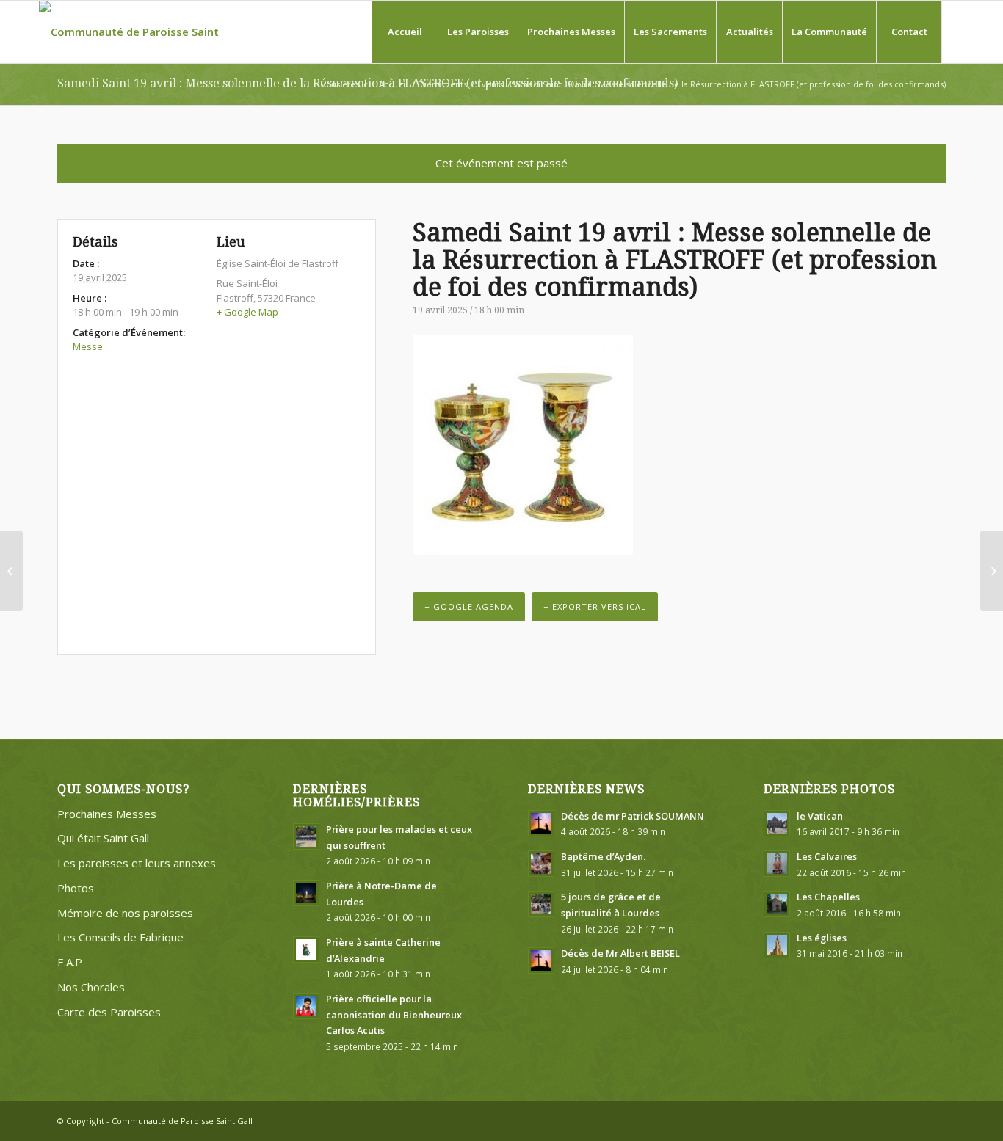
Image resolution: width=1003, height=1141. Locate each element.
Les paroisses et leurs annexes (136, 863)
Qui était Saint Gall (103, 838)
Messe (88, 346)
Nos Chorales (91, 987)
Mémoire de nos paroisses (125, 912)
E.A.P (69, 962)
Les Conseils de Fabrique (120, 937)
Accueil (393, 84)
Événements (442, 84)
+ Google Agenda (468, 606)
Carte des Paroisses (109, 1012)
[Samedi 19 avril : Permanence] (11, 571)
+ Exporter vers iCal (594, 606)
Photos (75, 888)
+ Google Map (247, 311)
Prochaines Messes (106, 813)
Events (490, 84)
